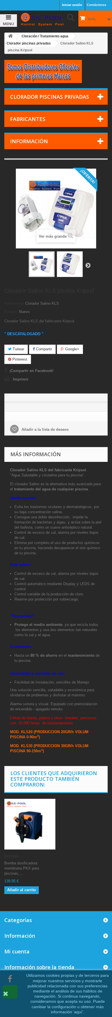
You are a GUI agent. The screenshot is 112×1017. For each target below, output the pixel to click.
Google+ (71, 349)
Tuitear (17, 349)
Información (29, 141)
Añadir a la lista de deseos (44, 429)
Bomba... (12, 856)
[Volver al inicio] (10, 36)
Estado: (11, 312)
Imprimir (20, 379)
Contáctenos (96, 5)
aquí (78, 1012)
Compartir (43, 349)
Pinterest (19, 359)
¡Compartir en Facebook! (31, 371)
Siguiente (88, 265)
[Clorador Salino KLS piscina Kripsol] (41, 264)
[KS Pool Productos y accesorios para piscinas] (42, 19)
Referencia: (14, 303)
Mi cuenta (17, 951)
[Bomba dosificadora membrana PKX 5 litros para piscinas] (29, 824)
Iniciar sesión (72, 5)
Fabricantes (27, 119)
